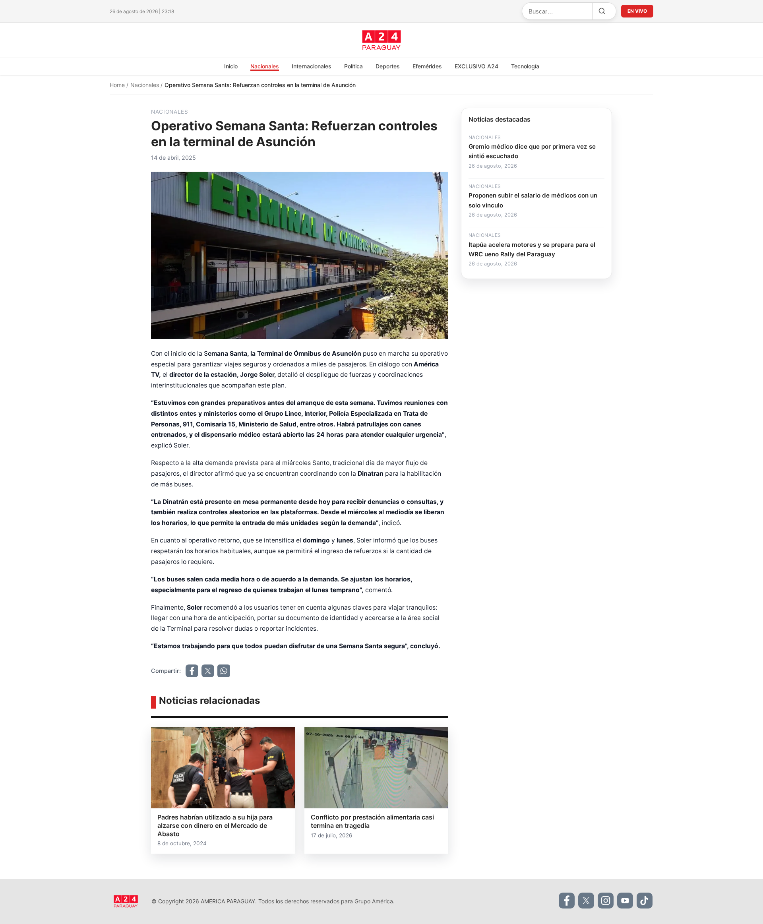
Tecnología (525, 66)
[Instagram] (605, 900)
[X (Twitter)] (586, 900)
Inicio (231, 66)
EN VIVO (637, 11)
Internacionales (311, 66)
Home (118, 84)
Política (353, 66)
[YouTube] (625, 900)
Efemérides (427, 66)
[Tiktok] (644, 900)
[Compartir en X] (207, 670)
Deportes (388, 66)
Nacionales (264, 66)
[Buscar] (601, 11)
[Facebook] (566, 900)
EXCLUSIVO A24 (476, 66)
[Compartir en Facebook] (192, 670)
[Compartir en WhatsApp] (223, 670)
